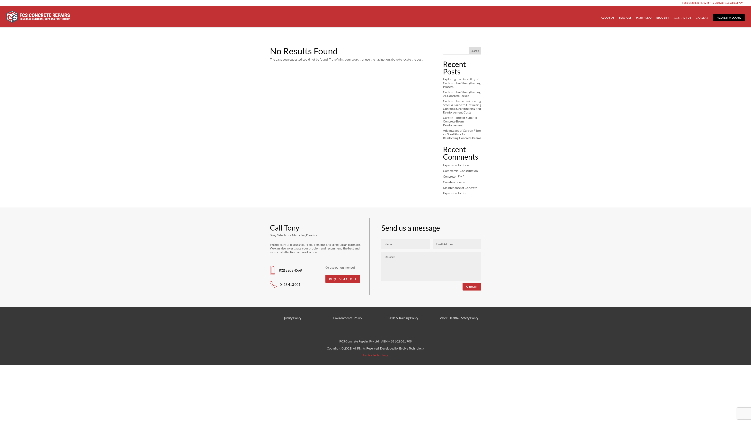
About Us (607, 17)
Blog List (662, 17)
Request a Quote (729, 17)
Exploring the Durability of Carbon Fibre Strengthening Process (462, 82)
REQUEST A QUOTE (343, 279)
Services (625, 17)
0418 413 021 (290, 284)
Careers (702, 17)
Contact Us (682, 17)
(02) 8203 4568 (290, 270)
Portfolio (643, 17)
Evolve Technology (375, 355)
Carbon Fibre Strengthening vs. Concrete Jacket (462, 93)
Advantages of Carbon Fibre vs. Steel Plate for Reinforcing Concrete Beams (462, 134)
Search (475, 50)
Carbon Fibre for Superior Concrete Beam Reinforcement (460, 121)
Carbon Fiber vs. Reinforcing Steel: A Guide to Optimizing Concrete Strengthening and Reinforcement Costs (462, 106)
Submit (472, 287)
